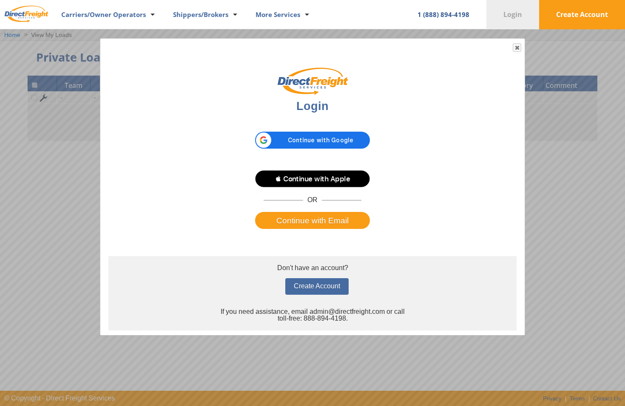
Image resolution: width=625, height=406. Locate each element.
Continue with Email (312, 220)
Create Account (582, 14)
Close (517, 47)
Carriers (103, 14)
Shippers (200, 14)
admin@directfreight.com (347, 311)
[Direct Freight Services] (26, 26)
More (278, 14)
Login (512, 14)
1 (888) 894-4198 (443, 14)
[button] (312, 178)
